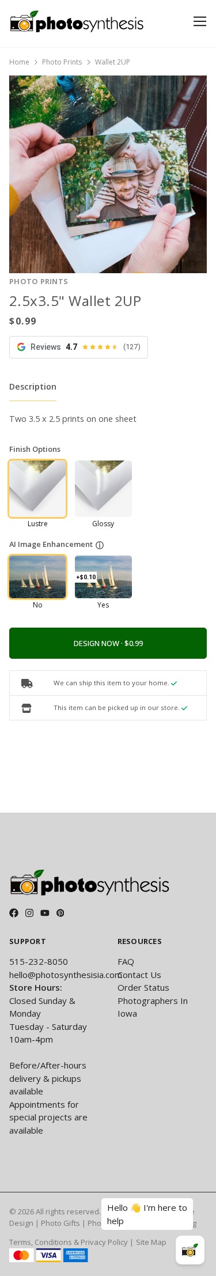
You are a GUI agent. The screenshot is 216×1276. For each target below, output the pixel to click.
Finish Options (34, 449)
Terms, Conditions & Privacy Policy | (71, 1242)
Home (19, 62)
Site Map (151, 1242)
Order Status (143, 987)
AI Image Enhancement (51, 544)
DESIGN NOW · (99, 643)
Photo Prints (62, 62)
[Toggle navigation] (197, 21)
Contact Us (139, 974)
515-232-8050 (38, 961)
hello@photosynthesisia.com (65, 974)
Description (32, 386)
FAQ (126, 961)
